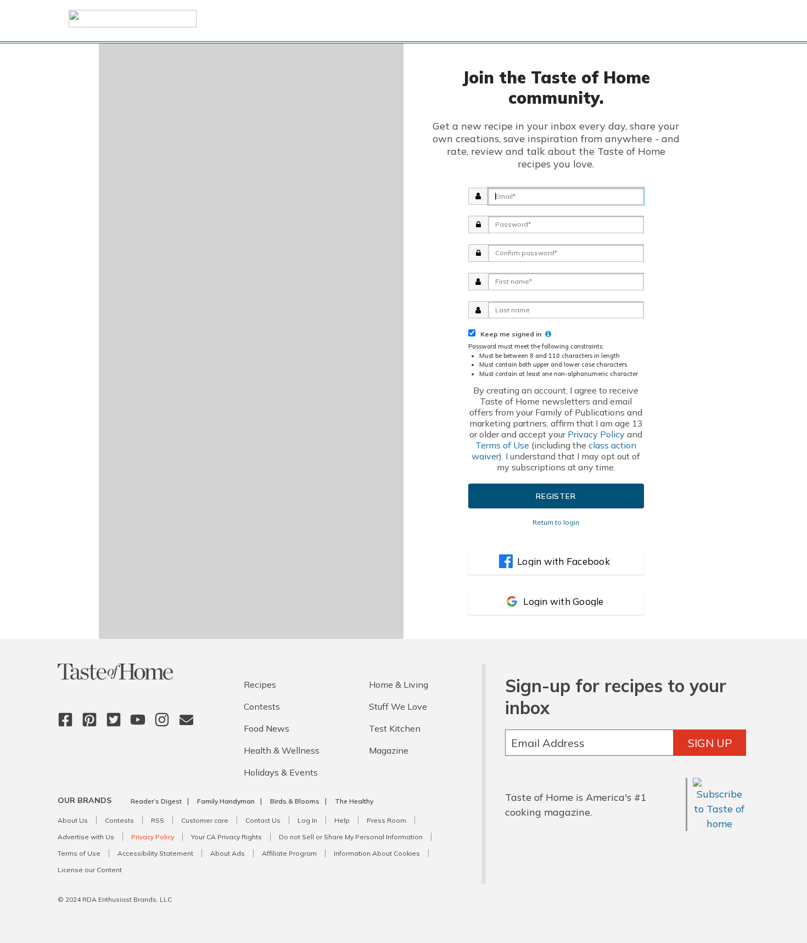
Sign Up (710, 743)
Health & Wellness (282, 750)
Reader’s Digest (156, 801)
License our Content (90, 870)
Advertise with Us (86, 837)
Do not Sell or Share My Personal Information (351, 837)
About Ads (227, 853)
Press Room (386, 820)
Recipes (260, 684)
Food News (266, 728)
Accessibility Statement (155, 853)
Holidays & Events (281, 772)
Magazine (388, 750)
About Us (73, 820)
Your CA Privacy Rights (226, 837)
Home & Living (398, 684)
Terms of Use (502, 445)
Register (555, 496)
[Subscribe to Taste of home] (719, 823)
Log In (307, 820)
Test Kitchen (395, 728)
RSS (157, 820)
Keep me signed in (509, 334)
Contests (262, 706)
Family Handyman (226, 801)
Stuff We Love (398, 706)
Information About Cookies (377, 853)
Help (342, 820)
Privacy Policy (596, 434)
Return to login (556, 522)
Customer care (204, 820)
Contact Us (263, 820)
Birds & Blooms (295, 801)
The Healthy (354, 801)
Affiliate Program (289, 853)
